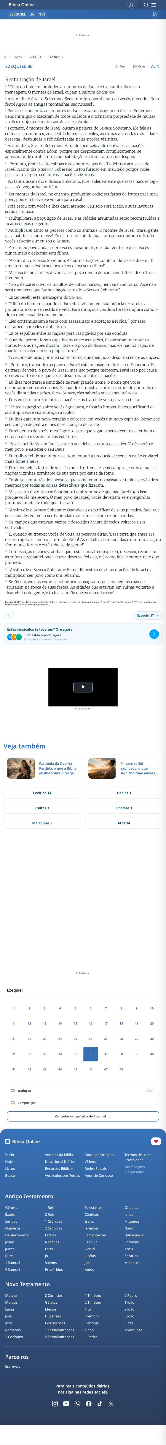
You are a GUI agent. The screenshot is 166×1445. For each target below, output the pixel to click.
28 (121, 1039)
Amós (89, 1269)
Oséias (90, 1255)
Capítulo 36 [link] (55, 57)
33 (44, 1054)
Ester (49, 1249)
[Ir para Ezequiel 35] (9, 615)
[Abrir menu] (153, 5)
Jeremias (92, 1228)
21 (14, 1039)
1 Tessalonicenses (59, 1330)
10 (152, 1008)
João (8, 1316)
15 (75, 1023)
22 (29, 1039)
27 (106, 1039)
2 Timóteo (93, 1302)
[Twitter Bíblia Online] (111, 1403)
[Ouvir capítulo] (154, 14)
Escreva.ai (13, 1366)
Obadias (131, 1207)
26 (90, 1039)
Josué (9, 1242)
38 (121, 1054)
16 (90, 1023)
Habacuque (133, 1235)
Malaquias (132, 1262)
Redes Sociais (96, 1168)
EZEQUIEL (35, 57)
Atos (9, 1323)
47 (106, 1069)
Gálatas (51, 1302)
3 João (129, 1316)
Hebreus (92, 1323)
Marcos (11, 1302)
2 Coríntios (54, 1295)
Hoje (9, 1161)
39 (136, 1054)
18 (121, 1023)
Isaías (89, 1221)
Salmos (51, 1262)
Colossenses (55, 1323)
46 (90, 1069)
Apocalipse (133, 1330)
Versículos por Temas (62, 1175)
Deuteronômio (17, 1235)
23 (44, 1039)
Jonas (128, 1214)
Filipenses (53, 1316)
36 (32, 14)
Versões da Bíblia (59, 1154)
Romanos (13, 1330)
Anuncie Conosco (99, 1175)
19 (136, 1023)
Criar (141, 66)
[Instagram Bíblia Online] (54, 1403)
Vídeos (90, 1161)
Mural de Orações (99, 1154)
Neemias (52, 1242)
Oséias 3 (124, 792)
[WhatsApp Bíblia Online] (77, 1403)
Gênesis (11, 1207)
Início (9, 1154)
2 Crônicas (53, 1228)
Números (13, 1228)
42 (29, 1069)
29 (136, 1039)
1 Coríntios (14, 1336)
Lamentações (96, 1235)
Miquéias (131, 1221)
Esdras (50, 1235)
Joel (88, 1262)
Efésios (51, 1309)
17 (106, 1023)
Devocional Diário (59, 1161)
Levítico (11, 1221)
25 (75, 1039)
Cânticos (92, 1214)
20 (152, 1023)
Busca (10, 1175)
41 (14, 1069)
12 (29, 1023)
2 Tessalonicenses (59, 1336)
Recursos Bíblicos (59, 1168)
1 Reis (49, 1207)
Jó (46, 1255)
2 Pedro (130, 1295)
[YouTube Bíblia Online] (66, 1403)
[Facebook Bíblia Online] (88, 1403)
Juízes (9, 1249)
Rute (9, 1255)
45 (75, 1069)
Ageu (128, 1249)
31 (14, 1054)
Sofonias (131, 1242)
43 (44, 1069)
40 (152, 1054)
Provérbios (54, 1269)
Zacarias (131, 1255)
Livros (17, 57)
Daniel (90, 1249)
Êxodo (10, 1214)
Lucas (9, 1309)
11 (14, 1023)
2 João (129, 1309)
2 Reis (49, 1214)
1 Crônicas (53, 1221)
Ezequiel (91, 1242)
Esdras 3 (42, 808)
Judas (128, 1323)
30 (152, 1039)
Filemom (92, 1316)
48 (121, 1069)
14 (60, 1023)
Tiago (89, 1330)
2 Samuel (12, 1269)
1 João (129, 1302)
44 (60, 1069)
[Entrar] (131, 5)
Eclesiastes (93, 1207)
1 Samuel (12, 1262)
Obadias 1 (124, 808)
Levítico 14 (42, 792)
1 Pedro (91, 1336)
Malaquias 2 (42, 823)
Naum (129, 1228)
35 (75, 1054)
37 (106, 1054)
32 (29, 1054)
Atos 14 (124, 823)
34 (60, 1054)
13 (44, 1023)
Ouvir (124, 66)
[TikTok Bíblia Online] (99, 1403)
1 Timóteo (93, 1295)
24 (60, 1039)
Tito (88, 1309)
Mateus (11, 1295)
